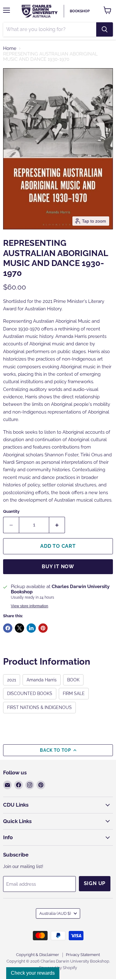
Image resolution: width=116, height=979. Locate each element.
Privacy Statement (83, 954)
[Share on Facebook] (7, 628)
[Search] (104, 29)
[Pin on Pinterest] (43, 628)
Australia (55, 913)
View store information (29, 606)
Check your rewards (33, 973)
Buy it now (58, 566)
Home (9, 48)
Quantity (11, 511)
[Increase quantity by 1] (57, 525)
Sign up (95, 883)
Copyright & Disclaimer (37, 954)
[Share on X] (19, 628)
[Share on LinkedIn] (31, 628)
